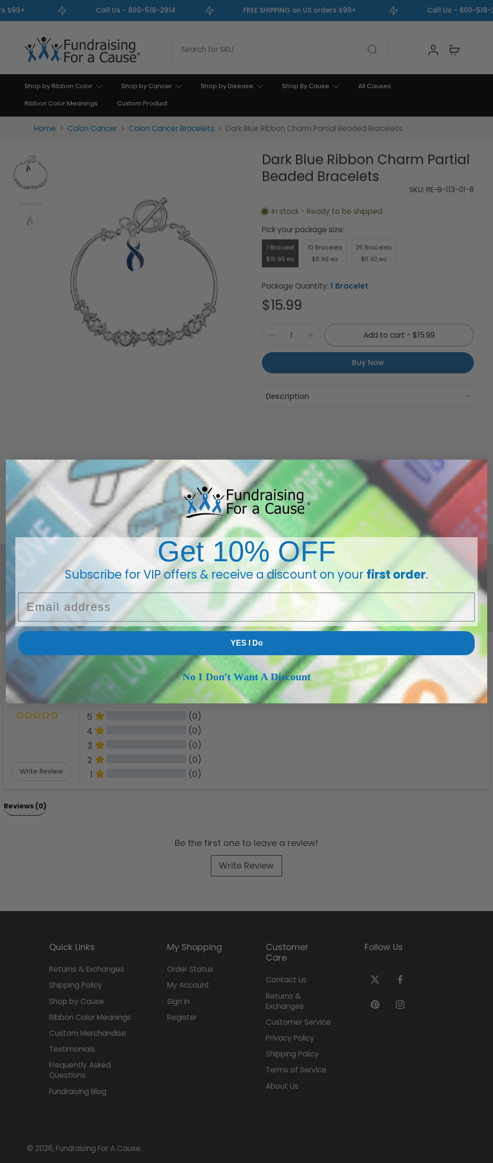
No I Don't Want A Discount (246, 677)
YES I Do (247, 643)
